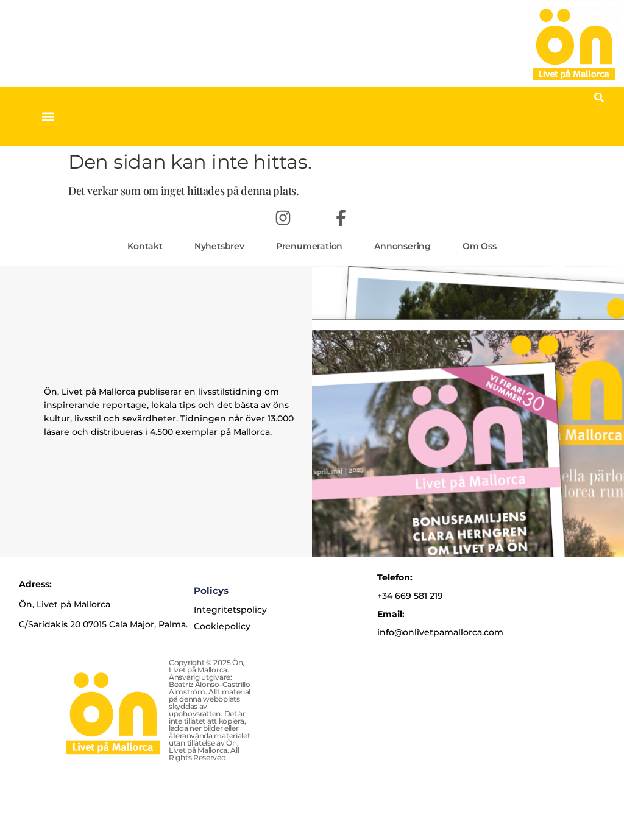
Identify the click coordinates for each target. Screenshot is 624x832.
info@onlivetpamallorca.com (440, 632)
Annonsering (402, 246)
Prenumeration (309, 246)
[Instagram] (282, 217)
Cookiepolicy (222, 626)
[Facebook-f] (341, 217)
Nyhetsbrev (219, 246)
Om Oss (480, 246)
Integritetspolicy (230, 609)
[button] (48, 116)
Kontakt (145, 246)
